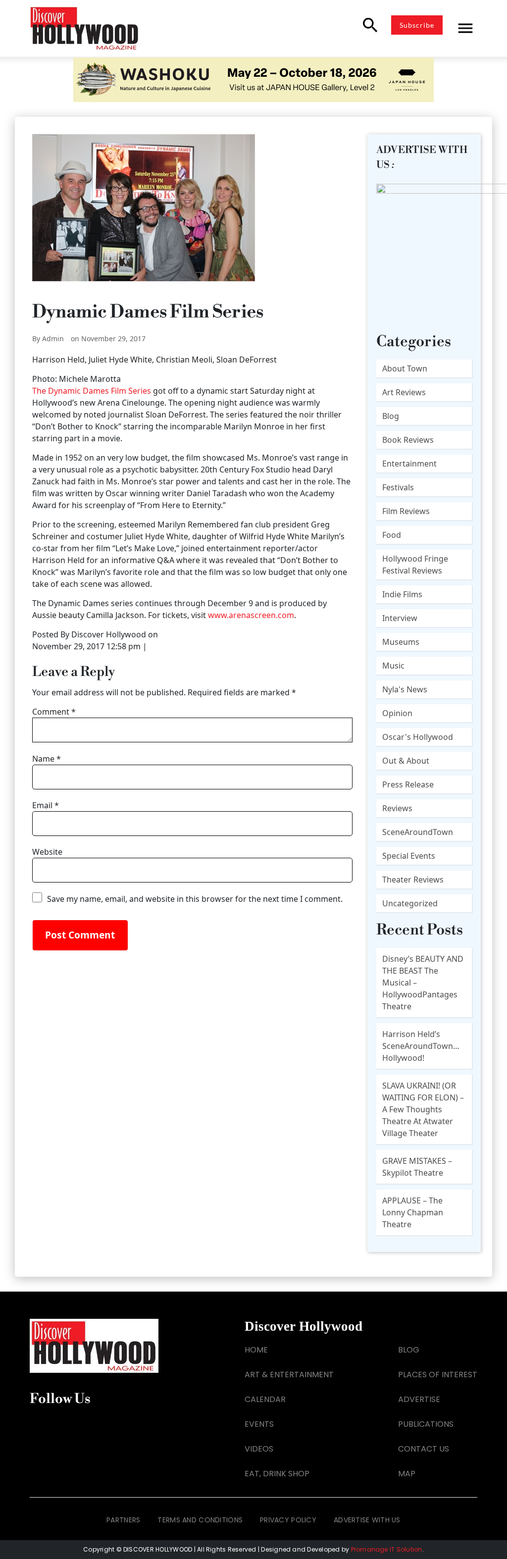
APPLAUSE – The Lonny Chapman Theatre (412, 1212)
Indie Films (402, 594)
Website (47, 851)
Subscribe (417, 25)
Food (391, 534)
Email (45, 805)
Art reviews (404, 392)
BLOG (408, 1349)
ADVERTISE (419, 1399)
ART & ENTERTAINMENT (289, 1374)
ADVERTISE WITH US (367, 1520)
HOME (256, 1349)
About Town (404, 368)
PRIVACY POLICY (288, 1520)
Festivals (398, 487)
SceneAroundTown (417, 832)
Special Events (408, 855)
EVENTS (259, 1424)
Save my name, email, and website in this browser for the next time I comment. (195, 898)
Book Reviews (408, 439)
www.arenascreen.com (251, 615)
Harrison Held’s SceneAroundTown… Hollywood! (420, 1046)
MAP (406, 1473)
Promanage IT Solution (386, 1549)
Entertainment (409, 463)
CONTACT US (423, 1449)
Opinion (397, 713)
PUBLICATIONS (426, 1424)
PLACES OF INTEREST (437, 1374)
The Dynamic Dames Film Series (91, 390)
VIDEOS (259, 1449)
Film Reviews (406, 511)
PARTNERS (123, 1520)
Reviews (397, 808)
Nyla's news (404, 689)
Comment (54, 711)
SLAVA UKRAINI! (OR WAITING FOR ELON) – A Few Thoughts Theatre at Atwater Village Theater (423, 1109)
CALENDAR (265, 1399)
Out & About (405, 760)
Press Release (408, 784)
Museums (400, 641)
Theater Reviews (413, 879)
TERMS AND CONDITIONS (200, 1520)
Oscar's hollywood (417, 736)
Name (46, 758)
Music (393, 665)
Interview (399, 618)
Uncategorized (410, 903)
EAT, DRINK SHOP (277, 1473)
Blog (390, 416)
